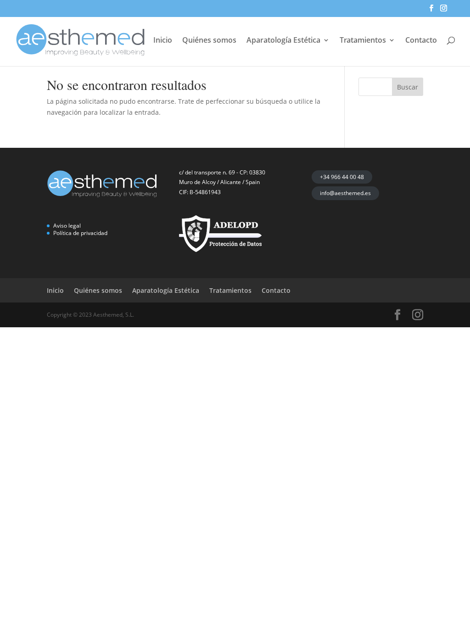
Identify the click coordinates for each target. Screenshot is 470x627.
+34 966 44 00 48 (342, 177)
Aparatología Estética (283, 41)
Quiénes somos (209, 41)
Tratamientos (363, 41)
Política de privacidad (80, 233)
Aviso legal (67, 226)
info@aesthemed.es (345, 193)
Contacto (421, 41)
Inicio (162, 41)
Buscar (407, 87)
